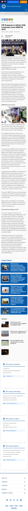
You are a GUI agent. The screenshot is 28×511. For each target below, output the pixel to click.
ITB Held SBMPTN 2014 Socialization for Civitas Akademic (17, 342)
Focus (16, 505)
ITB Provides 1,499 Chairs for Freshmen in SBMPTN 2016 (18, 332)
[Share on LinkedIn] (7, 20)
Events (11, 505)
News (7, 22)
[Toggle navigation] (26, 13)
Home (2, 22)
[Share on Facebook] (5, 20)
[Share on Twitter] (2, 20)
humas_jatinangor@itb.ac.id (11, 403)
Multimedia (14, 508)
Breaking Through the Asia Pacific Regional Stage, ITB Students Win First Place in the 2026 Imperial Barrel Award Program (17, 301)
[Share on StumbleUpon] (9, 20)
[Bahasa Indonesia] (2, 1)
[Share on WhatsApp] (12, 20)
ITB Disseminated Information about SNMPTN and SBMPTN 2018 (18, 323)
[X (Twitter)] (14, 500)
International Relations (13, 2)
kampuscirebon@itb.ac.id (11, 430)
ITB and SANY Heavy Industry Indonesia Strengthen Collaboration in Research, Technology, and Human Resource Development (18, 278)
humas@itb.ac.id (9, 376)
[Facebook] (7, 500)
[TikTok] (17, 500)
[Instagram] (10, 500)
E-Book (20, 505)
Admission (23, 2)
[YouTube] (21, 500)
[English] (5, 1)
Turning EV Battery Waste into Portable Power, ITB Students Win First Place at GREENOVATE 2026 (18, 311)
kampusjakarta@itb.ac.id (11, 459)
